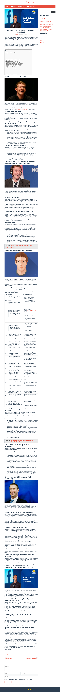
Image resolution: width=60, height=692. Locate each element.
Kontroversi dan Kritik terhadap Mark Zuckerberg (13, 65)
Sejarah (41, 40)
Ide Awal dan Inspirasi (10, 58)
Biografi (9, 652)
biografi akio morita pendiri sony (21, 109)
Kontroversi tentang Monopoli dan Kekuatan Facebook (15, 69)
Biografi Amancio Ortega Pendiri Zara (31, 658)
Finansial (41, 36)
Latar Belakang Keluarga (10, 53)
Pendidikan (41, 38)
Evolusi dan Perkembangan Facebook (12, 61)
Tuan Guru (30, 2)
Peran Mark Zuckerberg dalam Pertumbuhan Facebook (15, 63)
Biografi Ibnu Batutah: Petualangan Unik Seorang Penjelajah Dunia (46, 30)
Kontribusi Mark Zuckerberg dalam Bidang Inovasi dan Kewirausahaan (17, 73)
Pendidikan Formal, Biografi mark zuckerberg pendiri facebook (16, 54)
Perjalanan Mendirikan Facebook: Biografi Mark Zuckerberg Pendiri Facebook (18, 56)
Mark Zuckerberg (27, 652)
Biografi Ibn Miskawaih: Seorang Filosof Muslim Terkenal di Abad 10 (46, 27)
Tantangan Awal (9, 60)
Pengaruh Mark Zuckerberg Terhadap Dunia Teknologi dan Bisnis (16, 72)
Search (41, 9)
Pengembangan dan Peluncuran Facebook (13, 59)
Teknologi (6, 654)
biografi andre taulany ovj (31, 310)
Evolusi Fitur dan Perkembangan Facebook (13, 62)
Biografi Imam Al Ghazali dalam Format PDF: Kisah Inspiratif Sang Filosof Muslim (47, 21)
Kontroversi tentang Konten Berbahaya (12, 68)
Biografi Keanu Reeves (8, 658)
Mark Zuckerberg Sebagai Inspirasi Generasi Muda (14, 74)
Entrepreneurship (17, 652)
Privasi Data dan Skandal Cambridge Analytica (14, 66)
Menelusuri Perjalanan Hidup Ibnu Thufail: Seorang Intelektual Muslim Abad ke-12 (47, 24)
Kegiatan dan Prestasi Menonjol (11, 55)
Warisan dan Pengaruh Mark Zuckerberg (12, 70)
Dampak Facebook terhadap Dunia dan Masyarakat (14, 64)
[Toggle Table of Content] (29, 51)
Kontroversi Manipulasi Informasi (12, 67)
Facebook (22, 652)
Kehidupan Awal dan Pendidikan (11, 52)
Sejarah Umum (42, 42)
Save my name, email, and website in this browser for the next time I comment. (19, 679)
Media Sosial (33, 652)
